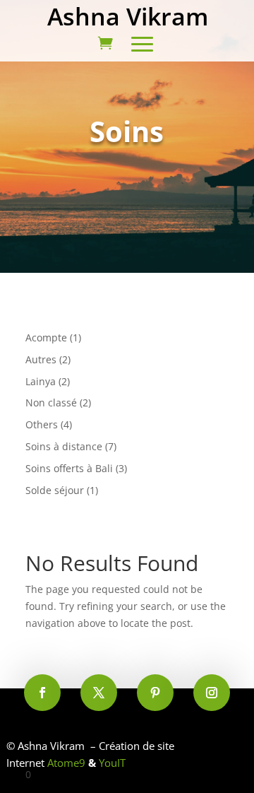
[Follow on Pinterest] (155, 692)
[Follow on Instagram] (211, 692)
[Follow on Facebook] (42, 692)
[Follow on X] (98, 692)
